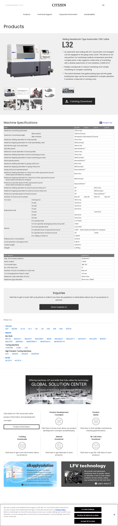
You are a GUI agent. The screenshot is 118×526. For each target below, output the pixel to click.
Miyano (8, 333)
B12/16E (14, 329)
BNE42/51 (8, 341)
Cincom (8, 326)
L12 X (30, 329)
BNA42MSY (39, 339)
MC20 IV (18, 360)
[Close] (114, 514)
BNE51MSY (19, 341)
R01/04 (68, 329)
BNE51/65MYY (32, 341)
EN (103, 5)
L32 (42, 329)
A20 (6, 329)
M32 (61, 329)
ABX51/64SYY (45, 341)
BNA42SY (28, 339)
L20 (36, 329)
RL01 (7, 354)
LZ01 (26, 348)
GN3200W (35, 354)
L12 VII (23, 329)
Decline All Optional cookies (88, 515)
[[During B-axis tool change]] (36, 104)
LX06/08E (9, 348)
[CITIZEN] (59, 5)
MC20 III (8, 360)
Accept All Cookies (88, 521)
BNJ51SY (103, 339)
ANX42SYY (82, 339)
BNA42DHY (59, 339)
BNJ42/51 (93, 339)
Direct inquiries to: (59, 307)
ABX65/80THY (59, 341)
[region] (59, 515)
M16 (54, 329)
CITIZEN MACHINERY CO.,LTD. (14, 5)
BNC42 (8, 339)
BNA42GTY (70, 339)
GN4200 (24, 354)
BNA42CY (17, 339)
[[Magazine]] (23, 104)
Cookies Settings (87, 509)
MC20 (7, 358)
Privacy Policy (61, 510)
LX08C (18, 348)
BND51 (49, 339)
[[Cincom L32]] (10, 92)
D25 (48, 329)
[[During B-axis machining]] (10, 104)
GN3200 (15, 354)
